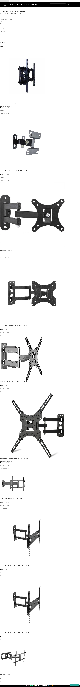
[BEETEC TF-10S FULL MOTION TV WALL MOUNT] (27, 142)
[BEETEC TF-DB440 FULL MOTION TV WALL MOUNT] (27, 537)
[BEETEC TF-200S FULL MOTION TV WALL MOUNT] (32, 292)
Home (1, 13)
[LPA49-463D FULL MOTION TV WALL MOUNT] (13, 657)
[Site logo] (5, 4)
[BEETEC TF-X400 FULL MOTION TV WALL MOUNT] (32, 425)
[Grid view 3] (2, 41)
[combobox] (6, 21)
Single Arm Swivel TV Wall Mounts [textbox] (6, 21)
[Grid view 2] (0, 41)
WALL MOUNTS (6, 13)
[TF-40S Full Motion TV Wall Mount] (27, 75)
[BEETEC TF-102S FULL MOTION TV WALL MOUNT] (32, 214)
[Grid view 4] (4, 41)
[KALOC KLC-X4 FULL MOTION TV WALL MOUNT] (22, 358)
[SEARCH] (64, 4)
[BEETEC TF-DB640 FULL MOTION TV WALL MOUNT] (27, 604)
